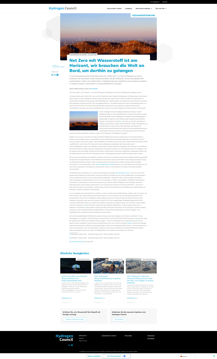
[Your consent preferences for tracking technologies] (214, 356)
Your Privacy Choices (114, 356)
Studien (129, 223)
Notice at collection (94, 356)
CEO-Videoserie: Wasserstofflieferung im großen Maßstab (107, 278)
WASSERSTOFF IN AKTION (109, 335)
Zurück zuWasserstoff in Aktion (59, 66)
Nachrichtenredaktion (143, 8)
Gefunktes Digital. (132, 351)
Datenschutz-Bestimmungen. (113, 351)
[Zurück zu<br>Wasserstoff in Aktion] (51, 66)
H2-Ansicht (93, 89)
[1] (120, 121)
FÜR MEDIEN (150, 338)
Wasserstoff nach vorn (123, 173)
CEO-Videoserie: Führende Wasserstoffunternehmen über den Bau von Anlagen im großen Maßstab (140, 279)
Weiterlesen (66, 298)
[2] (85, 205)
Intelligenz (128, 8)
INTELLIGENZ (128, 335)
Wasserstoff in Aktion (114, 8)
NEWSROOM (150, 335)
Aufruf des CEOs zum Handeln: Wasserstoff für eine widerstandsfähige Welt (74, 278)
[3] (136, 221)
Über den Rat (160, 8)
